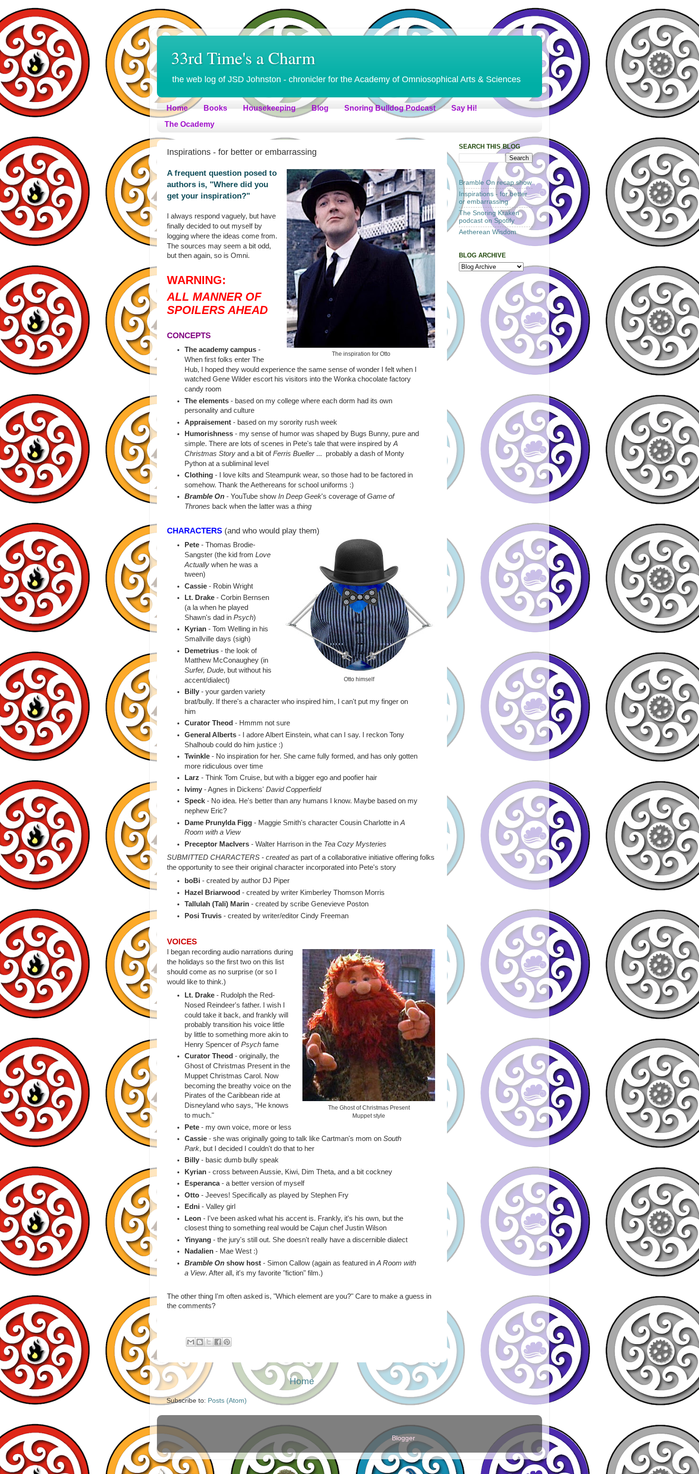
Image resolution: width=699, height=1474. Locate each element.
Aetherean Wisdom (487, 232)
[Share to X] (209, 1342)
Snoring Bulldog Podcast (390, 108)
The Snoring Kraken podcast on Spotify (489, 216)
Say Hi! (464, 108)
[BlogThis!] (199, 1342)
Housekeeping (269, 108)
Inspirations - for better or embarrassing (493, 197)
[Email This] (190, 1342)
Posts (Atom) (227, 1400)
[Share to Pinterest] (227, 1342)
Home (177, 108)
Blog (320, 108)
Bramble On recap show (495, 182)
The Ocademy (189, 124)
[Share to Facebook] (218, 1342)
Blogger (403, 1438)
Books (215, 108)
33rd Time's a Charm (243, 57)
